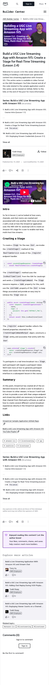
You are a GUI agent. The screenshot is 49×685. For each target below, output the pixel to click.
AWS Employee (18, 155)
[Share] (17, 170)
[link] (34, 19)
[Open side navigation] (45, 11)
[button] (17, 4)
